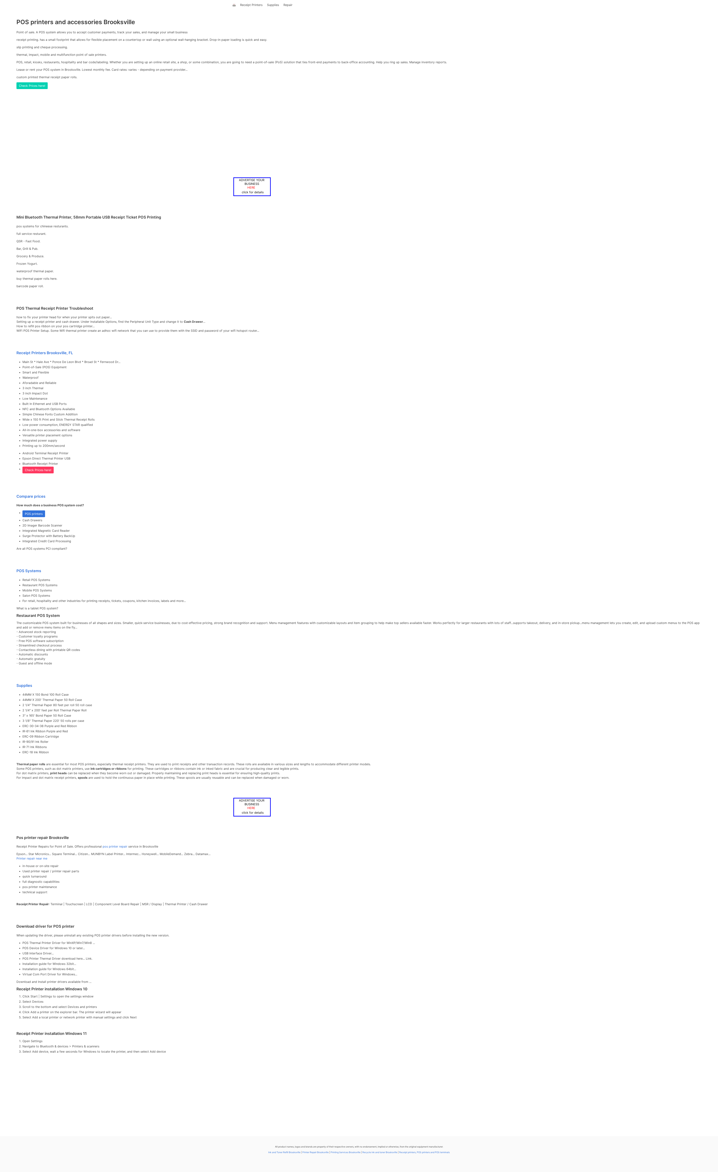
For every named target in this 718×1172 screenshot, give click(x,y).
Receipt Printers (251, 5)
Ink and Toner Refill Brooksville (284, 1152)
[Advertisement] (345, 133)
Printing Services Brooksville (345, 1152)
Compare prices (30, 496)
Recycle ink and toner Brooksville (379, 1152)
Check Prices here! (32, 86)
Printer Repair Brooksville (315, 1152)
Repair (287, 5)
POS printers (34, 514)
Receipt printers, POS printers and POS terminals (424, 1152)
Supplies (273, 5)
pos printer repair (115, 846)
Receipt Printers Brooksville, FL (44, 353)
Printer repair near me (31, 858)
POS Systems (28, 571)
